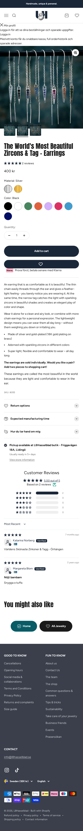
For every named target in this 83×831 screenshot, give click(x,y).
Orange (38, 206)
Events (50, 730)
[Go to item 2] (22, 131)
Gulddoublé (18, 189)
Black (8, 206)
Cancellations (12, 663)
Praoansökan (54, 737)
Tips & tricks (53, 702)
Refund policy (11, 815)
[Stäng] (1, 25)
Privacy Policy (12, 695)
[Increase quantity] (24, 235)
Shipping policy (12, 819)
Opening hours (13, 670)
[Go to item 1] (9, 131)
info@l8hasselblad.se (17, 757)
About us (51, 663)
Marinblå (8, 216)
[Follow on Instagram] (6, 770)
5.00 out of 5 (52, 480)
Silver (8, 189)
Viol (48, 206)
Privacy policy (31, 815)
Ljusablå (68, 206)
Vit (18, 206)
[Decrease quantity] (9, 235)
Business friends (56, 723)
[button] (13, 163)
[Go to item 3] (35, 131)
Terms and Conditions (17, 688)
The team (51, 677)
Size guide (10, 709)
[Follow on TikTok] (17, 770)
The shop (51, 684)
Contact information (36, 819)
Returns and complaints (19, 702)
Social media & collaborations (13, 679)
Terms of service (52, 815)
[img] (12, 535)
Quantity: (10, 227)
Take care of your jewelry (61, 716)
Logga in (5, 34)
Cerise (58, 206)
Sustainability (54, 709)
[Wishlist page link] (77, 15)
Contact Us (53, 670)
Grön (28, 206)
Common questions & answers (59, 693)
